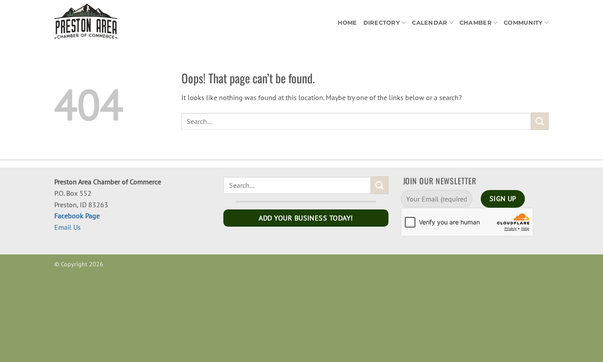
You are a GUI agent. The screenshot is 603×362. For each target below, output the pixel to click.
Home (347, 22)
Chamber (476, 22)
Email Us (67, 227)
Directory (381, 22)
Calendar (429, 22)
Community (523, 22)
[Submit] (540, 121)
